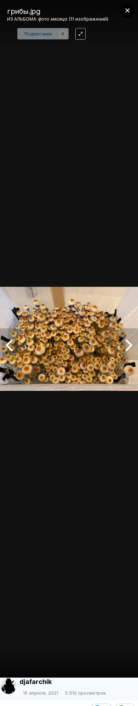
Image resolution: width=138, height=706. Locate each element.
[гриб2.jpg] (9, 344)
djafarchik (35, 681)
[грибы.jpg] (129, 344)
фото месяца (52, 19)
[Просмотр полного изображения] (80, 34)
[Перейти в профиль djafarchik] (8, 686)
